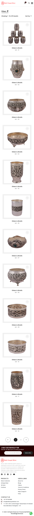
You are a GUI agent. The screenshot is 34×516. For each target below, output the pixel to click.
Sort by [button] (27, 16)
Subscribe (28, 453)
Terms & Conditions (23, 487)
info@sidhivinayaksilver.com (11, 501)
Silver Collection (5, 481)
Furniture (3, 487)
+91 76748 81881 (7, 499)
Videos (20, 485)
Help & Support (22, 491)
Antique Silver (4, 483)
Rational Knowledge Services (21, 512)
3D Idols (3, 485)
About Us (20, 481)
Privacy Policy (22, 489)
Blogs (19, 483)
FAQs (19, 493)
